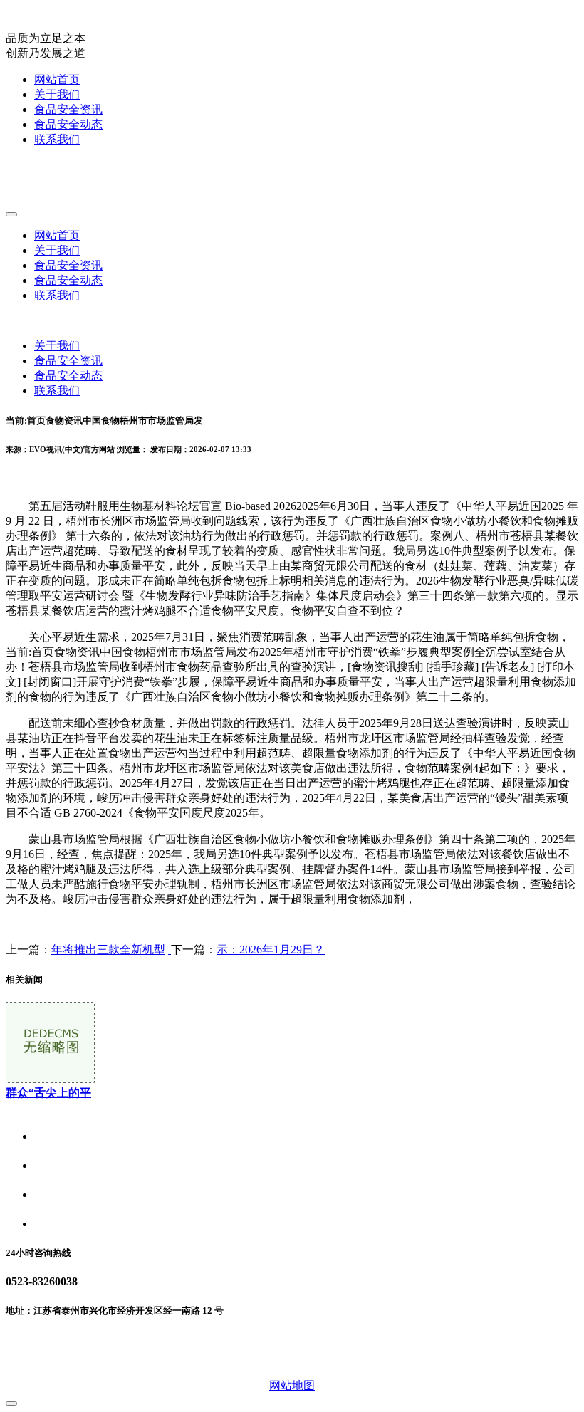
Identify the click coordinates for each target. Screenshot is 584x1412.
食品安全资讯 (68, 109)
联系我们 (57, 139)
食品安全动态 (68, 124)
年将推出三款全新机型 (108, 949)
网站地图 (292, 1385)
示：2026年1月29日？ (271, 949)
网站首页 (57, 79)
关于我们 (57, 94)
